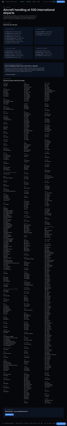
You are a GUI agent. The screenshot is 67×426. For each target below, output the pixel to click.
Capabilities (22, 1)
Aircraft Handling (19, 423)
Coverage (34, 1)
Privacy (38, 423)
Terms (42, 423)
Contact (38, 1)
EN (54, 1)
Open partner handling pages (10, 74)
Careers (35, 423)
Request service (60, 1)
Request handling (9, 414)
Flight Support (28, 1)
